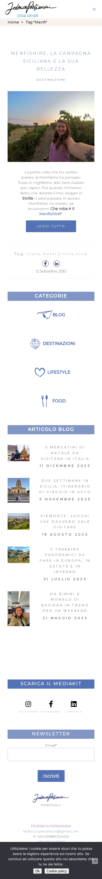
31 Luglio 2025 (65, 579)
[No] (95, 861)
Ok (37, 871)
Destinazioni (51, 79)
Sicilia (66, 253)
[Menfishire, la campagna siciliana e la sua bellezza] (51, 126)
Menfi (49, 253)
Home (13, 22)
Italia (34, 253)
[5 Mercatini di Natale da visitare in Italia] (19, 452)
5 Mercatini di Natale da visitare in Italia (65, 452)
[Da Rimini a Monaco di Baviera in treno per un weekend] (19, 608)
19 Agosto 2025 (65, 534)
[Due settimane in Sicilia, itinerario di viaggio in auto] (19, 490)
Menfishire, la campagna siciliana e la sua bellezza (51, 61)
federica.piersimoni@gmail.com (51, 831)
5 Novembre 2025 (65, 499)
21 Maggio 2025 (65, 618)
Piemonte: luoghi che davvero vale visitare (65, 521)
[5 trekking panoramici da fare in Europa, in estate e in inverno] (19, 555)
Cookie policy (57, 871)
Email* (51, 745)
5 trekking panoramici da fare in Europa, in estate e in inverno (65, 560)
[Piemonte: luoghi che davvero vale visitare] (19, 521)
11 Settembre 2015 (51, 271)
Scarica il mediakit (51, 684)
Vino (82, 253)
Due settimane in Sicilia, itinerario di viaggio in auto (65, 486)
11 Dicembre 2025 (65, 466)
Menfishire (49, 214)
